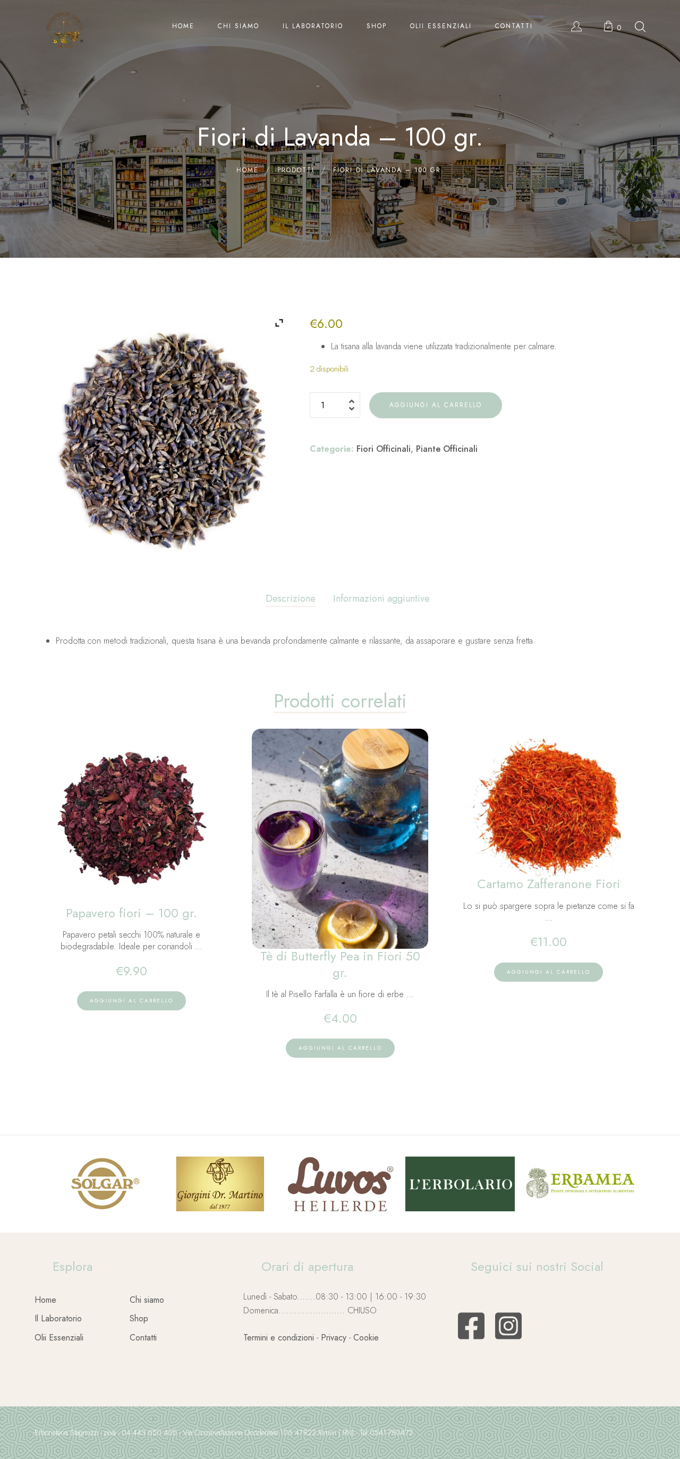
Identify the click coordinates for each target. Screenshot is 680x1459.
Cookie (366, 1337)
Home (45, 1300)
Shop (139, 1318)
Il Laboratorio (58, 1318)
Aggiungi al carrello (435, 405)
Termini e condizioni (278, 1337)
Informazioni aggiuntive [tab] (381, 598)
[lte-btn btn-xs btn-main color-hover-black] (131, 1000)
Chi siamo (147, 1300)
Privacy (333, 1337)
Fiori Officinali (383, 449)
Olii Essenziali (59, 1337)
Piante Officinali (447, 449)
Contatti (143, 1337)
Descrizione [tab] (291, 598)
